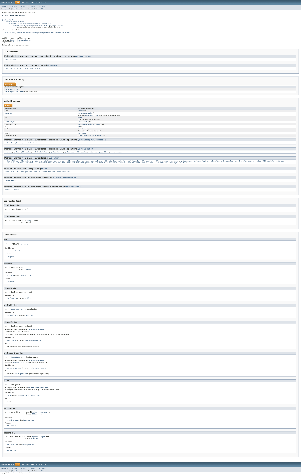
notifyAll (52, 172)
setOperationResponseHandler (40, 163)
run (79, 126)
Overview (4, 2)
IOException (37, 414)
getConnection (59, 161)
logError (205, 161)
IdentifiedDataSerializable (24, 33)
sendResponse (280, 161)
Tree (27, 2)
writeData (183, 163)
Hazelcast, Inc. (15, 473)
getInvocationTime (73, 161)
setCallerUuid (10, 163)
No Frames (31, 6)
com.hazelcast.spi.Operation (15, 22)
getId (80, 117)
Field (13, 9)
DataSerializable (10, 33)
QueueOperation (83, 56)
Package (11, 2)
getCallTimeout (46, 161)
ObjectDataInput (94, 124)
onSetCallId (261, 161)
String (21, 92)
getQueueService (57, 152)
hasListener (93, 152)
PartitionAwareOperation (62, 33)
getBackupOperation (85, 113)
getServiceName (81, 152)
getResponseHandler (161, 161)
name (6, 59)
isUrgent (197, 161)
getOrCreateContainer (41, 152)
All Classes (42, 6)
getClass (28, 172)
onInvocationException (246, 161)
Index (40, 2)
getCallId (35, 161)
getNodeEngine (96, 161)
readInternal (82, 124)
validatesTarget (171, 163)
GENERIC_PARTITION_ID (32, 68)
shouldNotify (82, 133)
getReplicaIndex (147, 161)
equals (12, 172)
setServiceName (112, 163)
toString (152, 163)
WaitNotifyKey (10, 122)
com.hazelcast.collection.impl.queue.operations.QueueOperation (30, 23)
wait (59, 172)
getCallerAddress (11, 161)
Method (23, 9)
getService (175, 161)
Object (44, 169)
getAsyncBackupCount (12, 143)
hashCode (37, 172)
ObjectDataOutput (95, 135)
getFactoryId (19, 152)
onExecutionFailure (228, 161)
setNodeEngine (22, 163)
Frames (23, 6)
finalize (20, 172)
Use (23, 2)
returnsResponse (117, 152)
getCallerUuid (25, 161)
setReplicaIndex (72, 163)
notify (44, 172)
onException (215, 161)
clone (7, 172)
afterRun (81, 111)
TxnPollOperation (11, 89)
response (13, 59)
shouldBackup (82, 129)
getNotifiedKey (83, 122)
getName (28, 152)
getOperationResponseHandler (114, 161)
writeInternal (83, 135)
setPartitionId (59, 163)
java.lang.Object (7, 20)
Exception (24, 245)
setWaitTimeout (141, 163)
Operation (52, 65)
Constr (18, 9)
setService (101, 163)
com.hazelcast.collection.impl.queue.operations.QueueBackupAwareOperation (38, 25)
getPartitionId (133, 161)
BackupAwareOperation (41, 33)
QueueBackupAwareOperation (21, 40)
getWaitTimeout (186, 161)
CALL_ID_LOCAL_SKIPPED (13, 68)
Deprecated (34, 2)
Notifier (51, 33)
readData (270, 161)
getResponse (69, 152)
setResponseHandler (87, 163)
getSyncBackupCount (29, 143)
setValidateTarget (127, 163)
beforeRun (8, 152)
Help (45, 2)
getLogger (85, 161)
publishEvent (104, 152)
